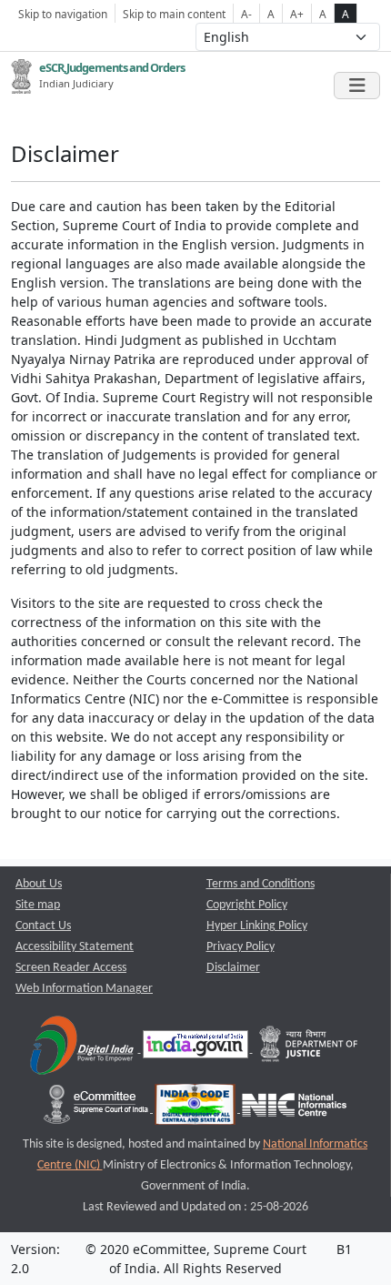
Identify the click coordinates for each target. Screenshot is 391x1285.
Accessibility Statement (74, 947)
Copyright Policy (246, 905)
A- (246, 13)
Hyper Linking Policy (256, 926)
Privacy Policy (240, 947)
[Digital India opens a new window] (83, 1049)
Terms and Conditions (260, 884)
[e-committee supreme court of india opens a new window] (97, 1109)
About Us (38, 884)
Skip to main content (174, 13)
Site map (37, 905)
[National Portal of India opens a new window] (197, 1049)
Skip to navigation (62, 13)
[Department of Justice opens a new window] (309, 1049)
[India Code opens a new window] (196, 1109)
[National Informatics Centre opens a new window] (294, 1109)
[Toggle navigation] (357, 85)
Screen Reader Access (70, 968)
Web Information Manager (84, 989)
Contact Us (43, 926)
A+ (297, 13)
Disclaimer (233, 968)
